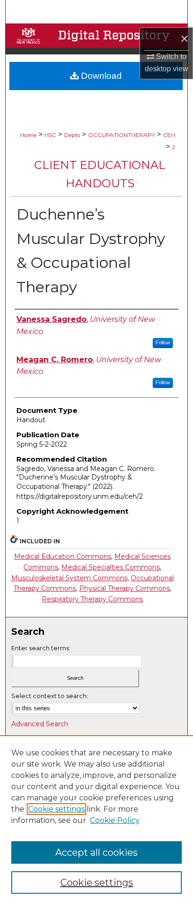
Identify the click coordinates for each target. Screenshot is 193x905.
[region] (96, 820)
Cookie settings (56, 809)
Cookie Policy (115, 820)
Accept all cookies (96, 852)
